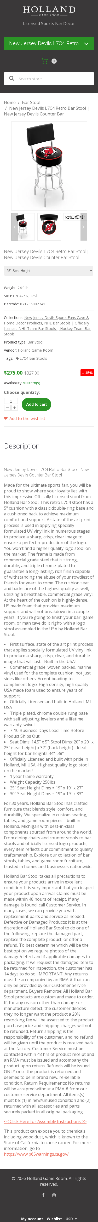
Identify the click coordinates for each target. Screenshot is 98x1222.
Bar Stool (31, 102)
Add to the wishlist (26, 418)
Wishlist (54, 1218)
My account (32, 1218)
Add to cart (36, 404)
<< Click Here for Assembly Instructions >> (45, 1121)
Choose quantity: (22, 392)
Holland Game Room (35, 350)
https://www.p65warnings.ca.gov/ (36, 1154)
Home (10, 102)
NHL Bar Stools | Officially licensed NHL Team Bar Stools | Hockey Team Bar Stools (47, 328)
